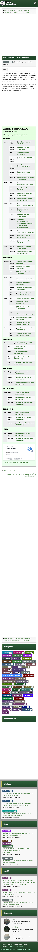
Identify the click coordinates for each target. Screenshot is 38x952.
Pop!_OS (16, 692)
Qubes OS (7, 695)
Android (30, 652)
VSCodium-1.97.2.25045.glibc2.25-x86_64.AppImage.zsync (25, 225)
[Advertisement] (19, 34)
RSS (26, 949)
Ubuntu (7, 709)
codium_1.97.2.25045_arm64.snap (24, 314)
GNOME (17, 667)
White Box (27, 709)
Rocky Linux (8, 698)
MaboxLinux (21, 684)
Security (19, 698)
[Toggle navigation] (35, 3)
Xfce (6, 712)
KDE (17, 672)
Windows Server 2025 (10, 811)
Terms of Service (10, 949)
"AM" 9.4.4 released (9, 470)
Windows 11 (8, 791)
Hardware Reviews (19, 669)
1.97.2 (15, 131)
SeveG (13, 935)
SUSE (18, 707)
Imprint (3, 949)
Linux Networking (9, 681)
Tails (26, 707)
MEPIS (29, 687)
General (31, 664)
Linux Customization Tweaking (12, 675)
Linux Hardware (9, 678)
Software (8, 62)
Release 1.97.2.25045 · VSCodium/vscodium (16, 462)
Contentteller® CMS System (15, 946)
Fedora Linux (8, 664)
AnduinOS (7, 655)
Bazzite (27, 655)
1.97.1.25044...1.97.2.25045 (20, 135)
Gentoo (7, 667)
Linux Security (22, 681)
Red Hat (17, 695)
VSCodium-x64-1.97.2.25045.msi (26, 158)
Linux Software (8, 684)
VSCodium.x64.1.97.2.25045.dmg (25, 184)
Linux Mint (20, 678)
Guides (26, 667)
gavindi (14, 919)
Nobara (16, 689)
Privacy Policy (20, 949)
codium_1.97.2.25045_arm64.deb (25, 298)
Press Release (27, 692)
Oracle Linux (27, 689)
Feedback (20, 664)
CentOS (16, 658)
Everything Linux (29, 661)
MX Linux (7, 689)
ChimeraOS (27, 658)
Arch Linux (17, 655)
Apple (7, 877)
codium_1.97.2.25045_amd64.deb (25, 205)
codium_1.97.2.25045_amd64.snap (25, 232)
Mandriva (7, 687)
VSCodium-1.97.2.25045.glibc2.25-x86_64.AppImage (22, 221)
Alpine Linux (19, 652)
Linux (25, 672)
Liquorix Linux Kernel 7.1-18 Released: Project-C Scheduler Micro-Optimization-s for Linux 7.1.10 (16, 850)
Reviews (28, 695)
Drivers (17, 661)
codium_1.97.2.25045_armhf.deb (24, 343)
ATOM (29, 949)
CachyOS (7, 658)
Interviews (7, 672)
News (4, 69)
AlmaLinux (7, 652)
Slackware (20, 701)
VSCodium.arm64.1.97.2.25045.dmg (24, 279)
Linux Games (28, 675)
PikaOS (6, 692)
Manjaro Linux (19, 687)
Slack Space (8, 701)
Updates (17, 709)
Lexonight (15, 927)
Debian (7, 661)
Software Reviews (20, 704)
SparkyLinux (8, 707)
